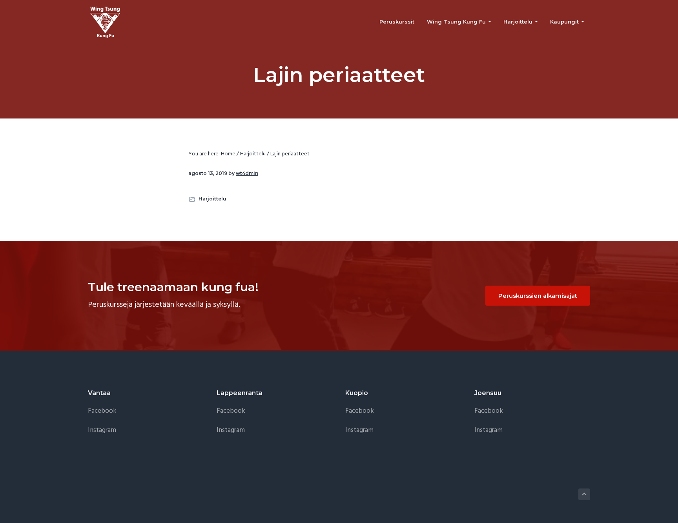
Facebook (102, 411)
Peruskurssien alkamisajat (537, 295)
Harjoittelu (212, 199)
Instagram (102, 430)
